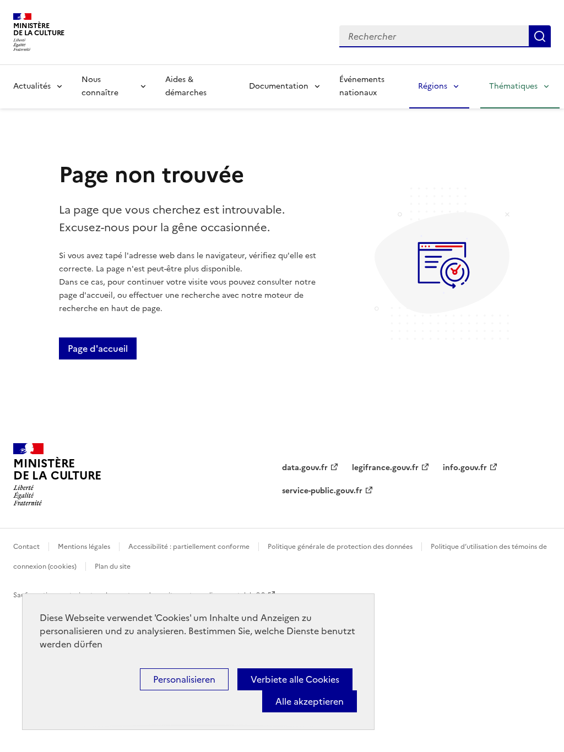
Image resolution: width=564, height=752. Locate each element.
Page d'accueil (98, 348)
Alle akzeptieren (309, 701)
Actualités (32, 86)
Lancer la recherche (540, 36)
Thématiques (513, 86)
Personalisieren (184, 679)
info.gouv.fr (465, 467)
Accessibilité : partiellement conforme (189, 547)
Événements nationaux (361, 86)
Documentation (278, 86)
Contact (26, 547)
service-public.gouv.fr (322, 491)
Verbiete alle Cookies (295, 679)
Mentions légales (84, 547)
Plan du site (113, 566)
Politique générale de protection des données (340, 547)
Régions (432, 86)
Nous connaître (100, 86)
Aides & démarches (186, 86)
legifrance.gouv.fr (385, 467)
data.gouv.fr (305, 467)
